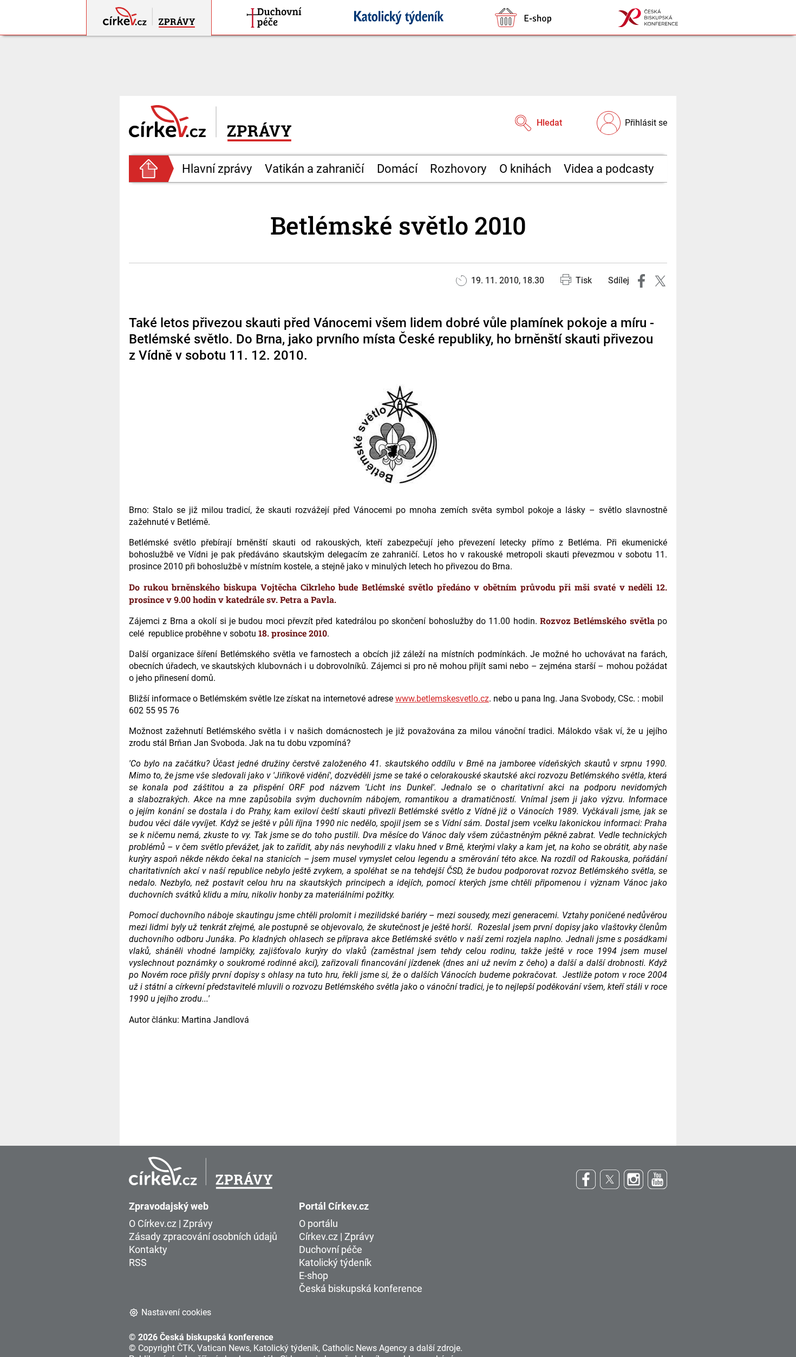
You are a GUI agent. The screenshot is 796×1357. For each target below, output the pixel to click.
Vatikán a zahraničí (314, 169)
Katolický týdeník (335, 1262)
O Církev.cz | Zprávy (171, 1223)
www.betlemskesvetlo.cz (442, 698)
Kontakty (148, 1249)
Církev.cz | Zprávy (336, 1236)
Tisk (584, 280)
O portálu (318, 1223)
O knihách (525, 169)
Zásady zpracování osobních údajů (203, 1236)
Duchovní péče (330, 1249)
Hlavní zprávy (217, 169)
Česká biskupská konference (360, 1288)
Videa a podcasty (609, 169)
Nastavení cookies (176, 1312)
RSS (138, 1262)
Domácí (397, 169)
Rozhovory (458, 169)
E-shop (313, 1275)
